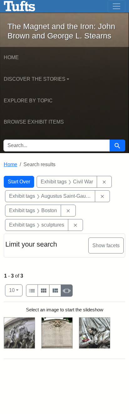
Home (11, 57)
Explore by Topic (28, 100)
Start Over (19, 181)
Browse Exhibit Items (34, 122)
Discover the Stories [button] (34, 79)
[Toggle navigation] (116, 6)
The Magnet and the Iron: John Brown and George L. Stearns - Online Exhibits (19, 6)
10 (16, 290)
